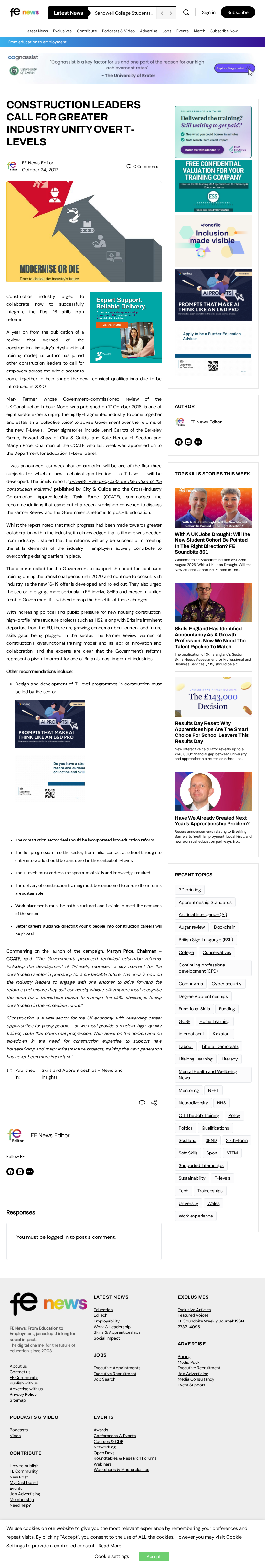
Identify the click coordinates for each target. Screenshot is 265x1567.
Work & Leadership (112, 1327)
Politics (186, 1128)
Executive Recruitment (115, 1373)
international (191, 1034)
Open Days (104, 1453)
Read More (110, 1546)
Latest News (37, 31)
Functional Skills (194, 1009)
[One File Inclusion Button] (213, 240)
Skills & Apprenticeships (117, 1332)
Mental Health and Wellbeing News (208, 1075)
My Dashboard (24, 1482)
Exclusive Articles (194, 1309)
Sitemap (18, 1400)
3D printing (190, 890)
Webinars (103, 1464)
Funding (227, 1009)
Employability (107, 1321)
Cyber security (227, 984)
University (188, 1203)
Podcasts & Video (118, 31)
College (186, 952)
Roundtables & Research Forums (125, 1458)
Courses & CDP (108, 1441)
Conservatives (217, 952)
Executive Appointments (117, 1368)
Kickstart (221, 1034)
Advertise (148, 31)
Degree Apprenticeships (203, 996)
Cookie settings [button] (112, 1556)
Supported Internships (201, 1165)
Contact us (20, 1371)
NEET (213, 1090)
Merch (199, 31)
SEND (211, 1140)
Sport (212, 1153)
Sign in (209, 12)
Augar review (192, 927)
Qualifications (215, 1128)
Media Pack (189, 1362)
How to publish (24, 1465)
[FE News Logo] (24, 12)
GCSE (184, 1021)
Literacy (230, 1059)
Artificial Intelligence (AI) (203, 914)
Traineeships (210, 1191)
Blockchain (224, 927)
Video (15, 1435)
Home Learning (214, 1021)
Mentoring (189, 1090)
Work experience (196, 1216)
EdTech (100, 1315)
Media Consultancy (196, 1379)
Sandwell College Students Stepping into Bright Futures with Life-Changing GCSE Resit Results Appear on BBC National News (125, 13)
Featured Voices (193, 1315)
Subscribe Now (224, 31)
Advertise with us (26, 1389)
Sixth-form (237, 1140)
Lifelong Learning (196, 1059)
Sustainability (192, 1178)
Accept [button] (154, 1556)
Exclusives (62, 31)
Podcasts (19, 1430)
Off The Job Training (199, 1115)
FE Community (24, 1377)
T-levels (222, 1178)
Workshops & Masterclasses (121, 1469)
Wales (213, 1203)
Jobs (167, 31)
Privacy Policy (23, 1394)
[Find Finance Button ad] (213, 131)
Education (103, 1309)
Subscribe (238, 12)
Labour (186, 1046)
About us (18, 1366)
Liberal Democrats (220, 1046)
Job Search (104, 1379)
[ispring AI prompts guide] (50, 744)
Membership (22, 1499)
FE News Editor (37, 163)
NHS (221, 1103)
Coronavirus (191, 984)
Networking (105, 1447)
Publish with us (24, 1383)
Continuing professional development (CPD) (202, 968)
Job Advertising (193, 1373)
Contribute (87, 31)
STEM (232, 1153)
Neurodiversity (193, 1103)
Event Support (191, 1385)
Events (182, 31)
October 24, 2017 (40, 169)
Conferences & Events (115, 1435)
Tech (183, 1191)
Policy (234, 1115)
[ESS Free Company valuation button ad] (213, 186)
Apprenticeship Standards (205, 902)
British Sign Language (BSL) (206, 940)
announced (32, 466)
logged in (58, 1237)
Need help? (20, 1505)
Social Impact (107, 1338)
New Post (19, 1477)
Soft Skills (188, 1153)
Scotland (187, 1140)
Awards (101, 1430)
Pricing (184, 1356)
